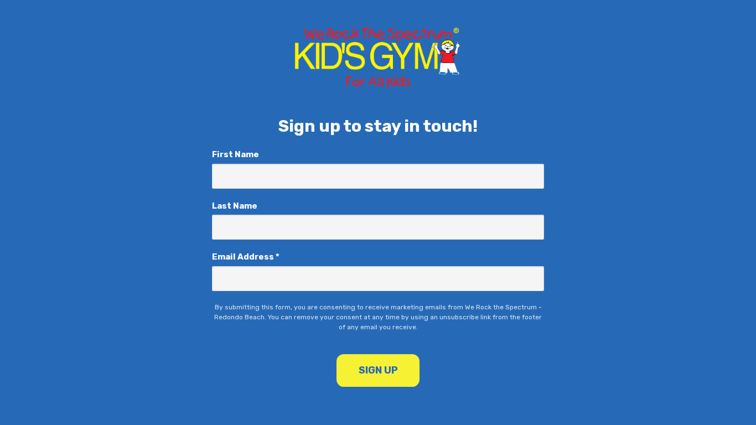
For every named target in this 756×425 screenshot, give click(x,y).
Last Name (234, 206)
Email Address (245, 257)
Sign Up (378, 370)
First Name (235, 154)
